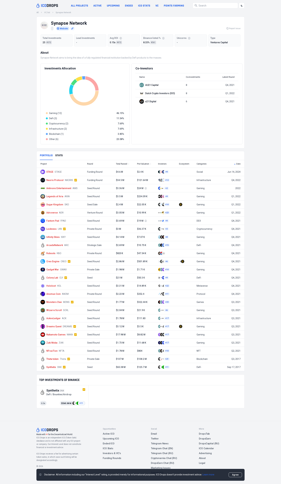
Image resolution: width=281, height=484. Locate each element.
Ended (129, 5)
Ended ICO (108, 443)
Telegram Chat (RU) (162, 453)
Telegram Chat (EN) (162, 448)
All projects (79, 5)
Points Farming (174, 5)
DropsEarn (205, 438)
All (37, 12)
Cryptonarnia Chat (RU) (164, 458)
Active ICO (108, 433)
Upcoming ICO (111, 438)
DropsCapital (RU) (209, 443)
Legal (202, 463)
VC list (47, 12)
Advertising (205, 453)
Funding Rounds (112, 458)
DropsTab (204, 433)
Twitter (155, 438)
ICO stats (144, 5)
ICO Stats (108, 448)
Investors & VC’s (112, 453)
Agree (235, 474)
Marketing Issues (160, 467)
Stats (59, 155)
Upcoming (113, 5)
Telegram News (159, 443)
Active (97, 5)
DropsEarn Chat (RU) (162, 463)
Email (154, 433)
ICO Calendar (206, 448)
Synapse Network (63, 12)
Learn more (208, 474)
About (202, 458)
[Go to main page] (47, 5)
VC (157, 5)
